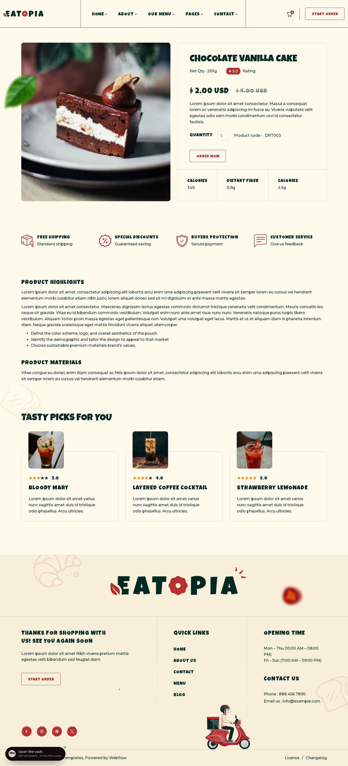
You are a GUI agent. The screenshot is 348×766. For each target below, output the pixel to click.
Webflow (117, 758)
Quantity (201, 135)
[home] (40, 14)
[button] (96, 13)
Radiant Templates (64, 758)
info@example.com (301, 701)
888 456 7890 (292, 694)
